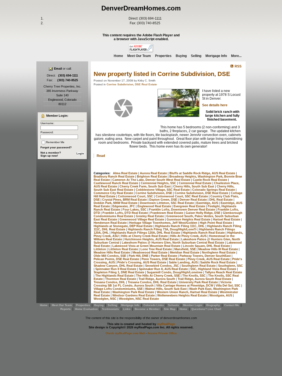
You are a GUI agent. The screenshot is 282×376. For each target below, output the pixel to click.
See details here (214, 105)
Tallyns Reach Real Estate (223, 272)
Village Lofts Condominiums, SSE (118, 288)
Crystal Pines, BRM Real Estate (125, 199)
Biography (213, 305)
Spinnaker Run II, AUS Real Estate (164, 269)
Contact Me (231, 305)
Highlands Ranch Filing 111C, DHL (180, 226)
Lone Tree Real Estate (156, 249)
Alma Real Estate (125, 173)
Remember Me (55, 142)
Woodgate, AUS (221, 295)
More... (236, 56)
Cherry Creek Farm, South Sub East (146, 186)
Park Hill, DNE (139, 255)
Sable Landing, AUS (184, 262)
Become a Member (147, 308)
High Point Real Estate (216, 222)
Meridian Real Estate (185, 252)
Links (127, 308)
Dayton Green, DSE (163, 199)
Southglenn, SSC (230, 265)
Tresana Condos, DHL (110, 282)
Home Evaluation (86, 308)
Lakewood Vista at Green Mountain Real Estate (146, 245)
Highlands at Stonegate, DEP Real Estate (123, 226)
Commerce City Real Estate (114, 193)
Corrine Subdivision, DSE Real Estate (132, 84)
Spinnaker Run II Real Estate (116, 269)
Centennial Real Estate (195, 183)
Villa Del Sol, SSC (228, 285)
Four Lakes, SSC (135, 209)
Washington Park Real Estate (133, 292)
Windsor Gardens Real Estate (134, 295)
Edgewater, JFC (124, 206)
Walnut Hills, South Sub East (166, 288)
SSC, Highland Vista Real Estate (213, 269)
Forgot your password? (56, 147)
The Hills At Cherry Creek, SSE (158, 275)
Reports (65, 308)
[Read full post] (123, 108)
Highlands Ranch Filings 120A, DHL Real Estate (146, 232)
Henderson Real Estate (111, 222)
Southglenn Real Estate (198, 265)
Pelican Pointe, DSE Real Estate (117, 259)
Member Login (192, 305)
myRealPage (166, 324)
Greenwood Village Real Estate (142, 219)
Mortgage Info (216, 56)
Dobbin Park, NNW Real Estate (116, 203)
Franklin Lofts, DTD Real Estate (125, 212)
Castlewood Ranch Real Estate (116, 183)
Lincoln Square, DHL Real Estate (207, 245)
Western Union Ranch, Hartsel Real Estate (187, 292)
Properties (163, 56)
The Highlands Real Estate (114, 275)
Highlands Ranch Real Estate (204, 232)
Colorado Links (153, 305)
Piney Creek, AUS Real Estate (209, 259)
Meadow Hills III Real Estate (218, 249)
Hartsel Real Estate (227, 219)
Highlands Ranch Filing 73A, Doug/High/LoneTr (162, 229)
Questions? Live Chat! (206, 308)
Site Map (169, 308)
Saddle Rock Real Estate (218, 262)
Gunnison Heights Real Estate (189, 219)
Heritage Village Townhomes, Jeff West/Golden (163, 222)
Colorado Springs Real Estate (214, 189)
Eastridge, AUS (207, 203)
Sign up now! (49, 155)
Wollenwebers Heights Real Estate (182, 295)
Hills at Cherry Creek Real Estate (145, 236)
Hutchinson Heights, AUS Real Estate (152, 239)
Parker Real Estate (164, 255)
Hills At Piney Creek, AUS (188, 236)
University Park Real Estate (199, 282)
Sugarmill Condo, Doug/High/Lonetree (175, 272)
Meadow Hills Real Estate (112, 252)
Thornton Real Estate (121, 278)
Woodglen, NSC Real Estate (139, 298)
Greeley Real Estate (150, 216)
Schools (173, 305)
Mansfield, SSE (185, 249)
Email (58, 68)
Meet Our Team (139, 56)
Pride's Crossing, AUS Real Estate (142, 262)
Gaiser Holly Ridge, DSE (203, 212)
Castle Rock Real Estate (210, 179)
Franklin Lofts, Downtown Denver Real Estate (182, 209)
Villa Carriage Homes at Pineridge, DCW (185, 285)
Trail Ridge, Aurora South (157, 278)
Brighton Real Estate (152, 176)
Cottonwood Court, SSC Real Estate (182, 196)
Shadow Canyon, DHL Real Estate (118, 265)
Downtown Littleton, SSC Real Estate (167, 203)
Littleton (100, 249)
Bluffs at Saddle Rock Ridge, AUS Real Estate (202, 173)
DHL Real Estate (221, 199)
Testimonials (110, 308)
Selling (196, 56)
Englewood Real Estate (154, 206)
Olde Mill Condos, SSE (110, 255)
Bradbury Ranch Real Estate (114, 176)
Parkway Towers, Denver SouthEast (206, 255)
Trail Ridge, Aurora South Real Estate (205, 278)
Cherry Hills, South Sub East (194, 186)
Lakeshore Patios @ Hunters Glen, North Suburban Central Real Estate (173, 242)
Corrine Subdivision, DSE (154, 193)
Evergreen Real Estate (189, 206)
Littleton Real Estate (124, 249)
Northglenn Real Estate (219, 252)
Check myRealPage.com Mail (125, 333)
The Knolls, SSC (194, 275)
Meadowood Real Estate (150, 252)
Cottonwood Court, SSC (136, 196)
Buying (181, 56)
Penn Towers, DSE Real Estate (164, 259)
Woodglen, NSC (105, 298)
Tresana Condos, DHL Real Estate (152, 282)
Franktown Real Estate (167, 212)
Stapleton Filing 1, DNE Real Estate (119, 272)
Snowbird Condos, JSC (162, 265)
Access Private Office (162, 333)
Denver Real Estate (194, 199)
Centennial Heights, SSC (159, 183)
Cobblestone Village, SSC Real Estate (163, 189)
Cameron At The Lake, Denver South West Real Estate (151, 179)
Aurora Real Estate (154, 173)
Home (118, 56)
